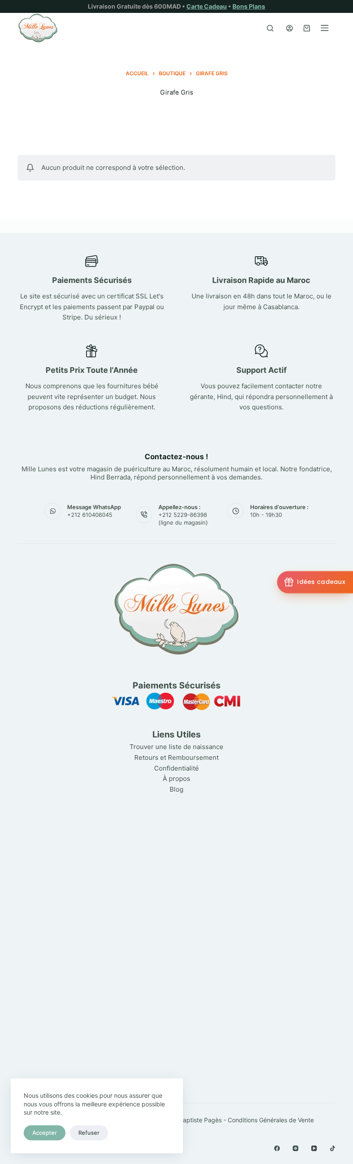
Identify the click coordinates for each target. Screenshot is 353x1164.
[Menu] (324, 28)
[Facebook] (277, 1148)
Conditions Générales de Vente (271, 1120)
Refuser (88, 1132)
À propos (176, 778)
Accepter (44, 1132)
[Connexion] (289, 28)
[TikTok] (332, 1148)
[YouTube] (314, 1148)
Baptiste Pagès (200, 1120)
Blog (176, 789)
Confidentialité (176, 768)
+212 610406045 (89, 514)
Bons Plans (248, 6)
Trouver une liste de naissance (176, 747)
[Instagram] (295, 1148)
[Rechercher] (270, 28)
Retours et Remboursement (176, 757)
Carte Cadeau (206, 6)
